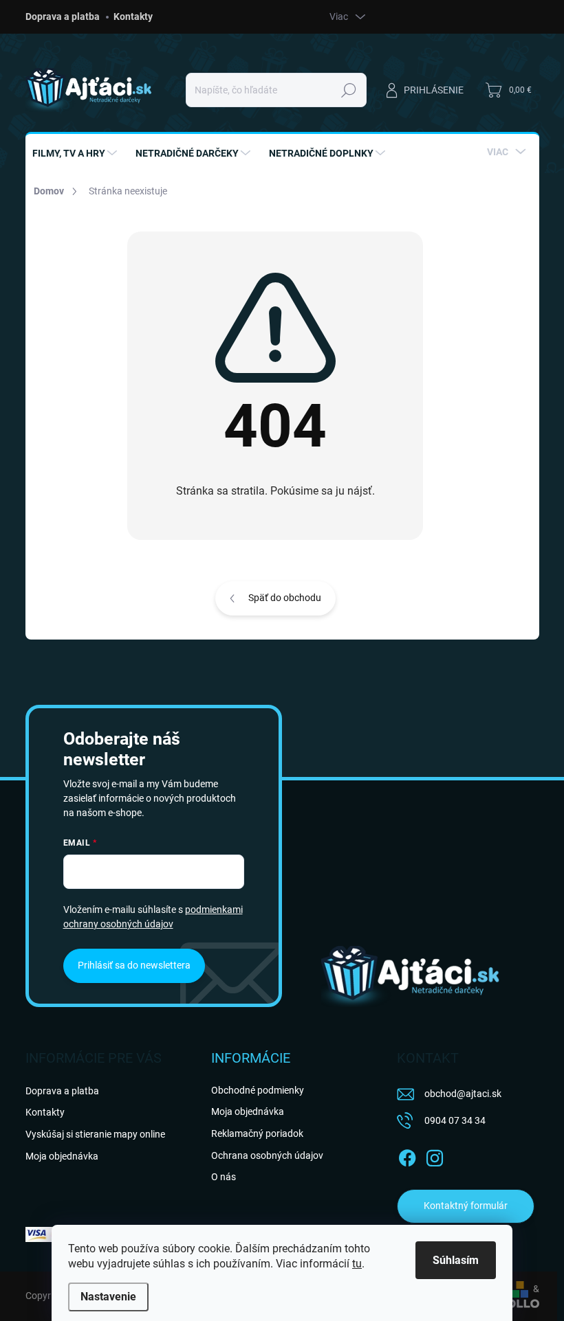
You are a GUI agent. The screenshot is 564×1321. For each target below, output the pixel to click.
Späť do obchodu (284, 597)
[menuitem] (76, 153)
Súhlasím (456, 1260)
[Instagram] (434, 1155)
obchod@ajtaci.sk (462, 1093)
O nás (223, 1176)
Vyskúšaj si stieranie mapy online (95, 1134)
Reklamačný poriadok (257, 1133)
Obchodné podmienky (257, 1090)
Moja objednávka (61, 1156)
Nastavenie (108, 1296)
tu (357, 1263)
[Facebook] (407, 1155)
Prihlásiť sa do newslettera (134, 965)
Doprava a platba (62, 16)
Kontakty (133, 16)
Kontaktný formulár (466, 1205)
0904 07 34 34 (455, 1120)
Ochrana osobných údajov (267, 1155)
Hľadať (348, 89)
